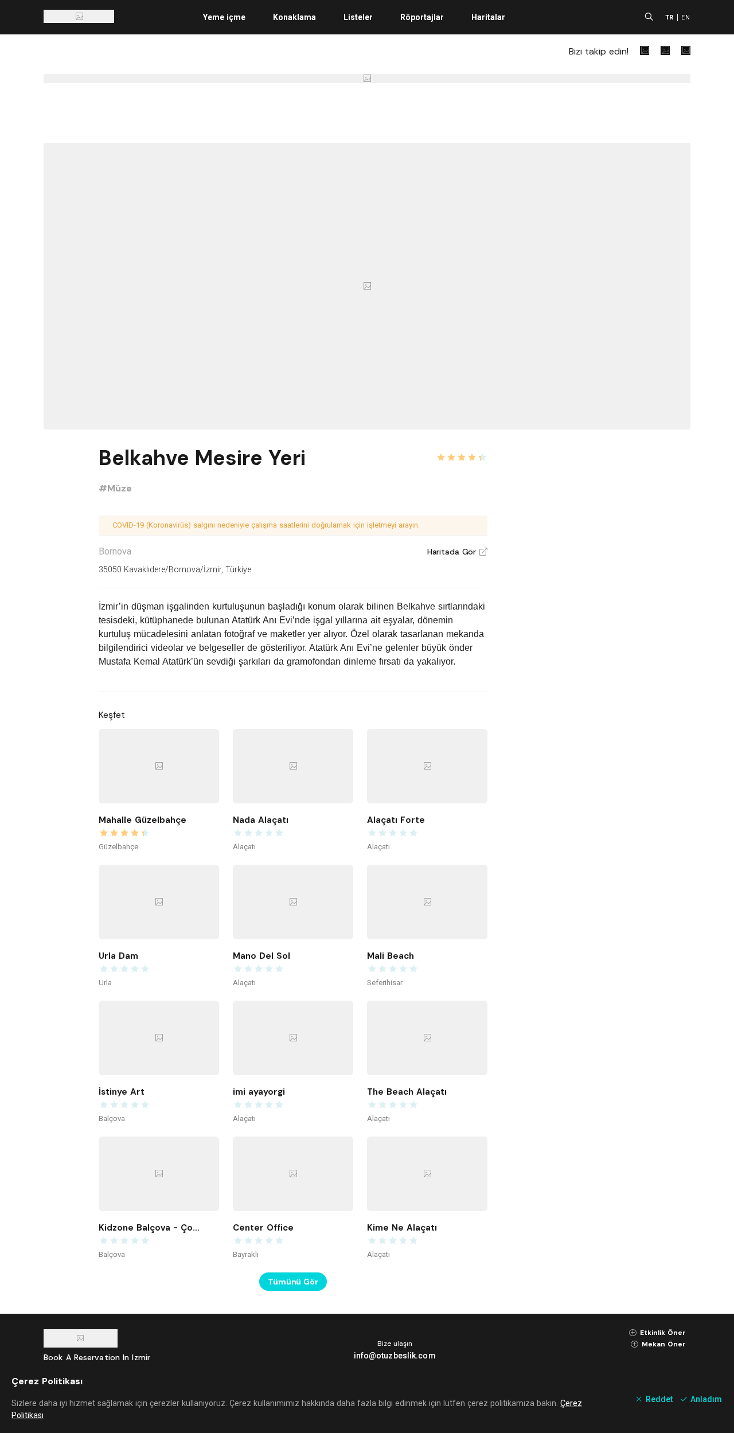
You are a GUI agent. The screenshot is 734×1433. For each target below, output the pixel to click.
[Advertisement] (604, 615)
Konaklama (294, 17)
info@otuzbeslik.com (395, 1355)
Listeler (358, 17)
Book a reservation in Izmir (97, 1357)
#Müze (115, 488)
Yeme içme (224, 17)
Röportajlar (422, 17)
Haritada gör (457, 551)
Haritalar (488, 17)
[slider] (461, 450)
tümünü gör (293, 1281)
